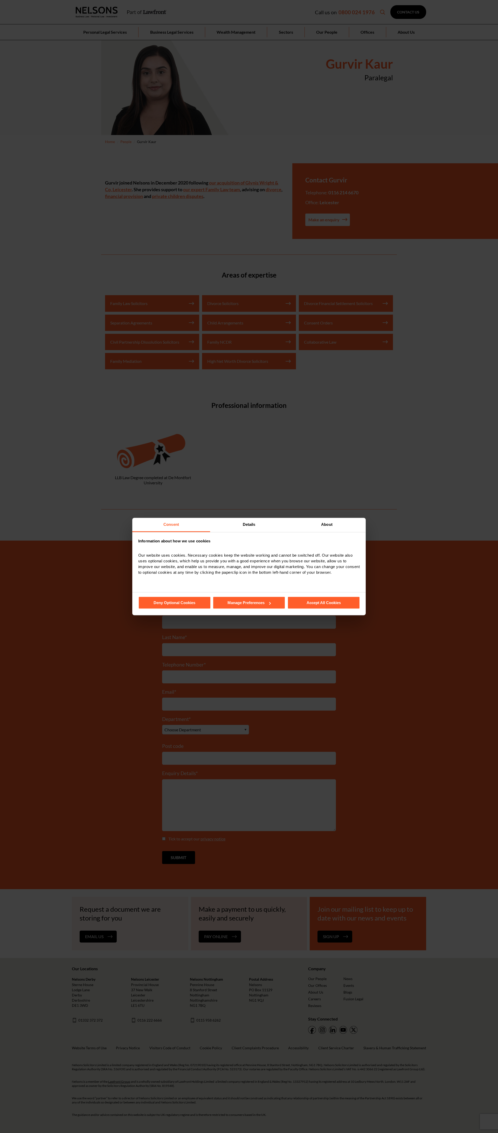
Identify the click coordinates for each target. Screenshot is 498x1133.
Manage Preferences (246, 602)
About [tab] (327, 524)
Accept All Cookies (324, 602)
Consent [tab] (171, 524)
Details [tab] (249, 524)
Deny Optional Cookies (174, 602)
